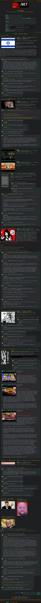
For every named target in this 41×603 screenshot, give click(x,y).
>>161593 (24, 110)
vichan (20, 596)
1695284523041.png (11, 228)
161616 (21, 131)
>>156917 (5, 560)
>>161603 (15, 185)
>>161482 (34, 360)
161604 (21, 71)
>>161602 (5, 262)
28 (25, 601)
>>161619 (24, 59)
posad (37, 0)
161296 (21, 336)
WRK (19, 0)
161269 (37, 319)
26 (20, 601)
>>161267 (5, 333)
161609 (21, 213)
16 (37, 600)
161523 (31, 174)
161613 (21, 125)
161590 (21, 343)
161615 (26, 163)
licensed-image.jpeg (6, 518)
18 (1, 601)
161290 (21, 331)
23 (13, 601)
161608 (21, 194)
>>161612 (30, 252)
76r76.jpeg (3, 500)
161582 (21, 490)
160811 (21, 481)
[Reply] (27, 102)
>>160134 (5, 492)
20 (6, 601)
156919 (21, 567)
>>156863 (5, 578)
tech (24, 0)
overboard (4, 0)
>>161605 (24, 252)
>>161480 (16, 362)
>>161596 (5, 77)
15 (35, 600)
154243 (24, 312)
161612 (21, 299)
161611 (21, 285)
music (32, 0)
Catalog (3, 35)
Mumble (25, 33)
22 (11, 601)
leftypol (15, 0)
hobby (22, 0)
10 (23, 600)
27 (23, 601)
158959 (21, 576)
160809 (21, 469)
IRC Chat (20, 33)
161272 (21, 325)
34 (39, 601)
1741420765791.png (21, 501)
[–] (16, 38)
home (1, 0)
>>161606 (15, 190)
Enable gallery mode (38, 32)
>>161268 (21, 321)
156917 (21, 535)
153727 (24, 102)
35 (1, 602)
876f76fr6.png (30, 228)
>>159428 (5, 487)
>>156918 (5, 568)
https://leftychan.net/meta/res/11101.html (10, 249)
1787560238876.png (11, 173)
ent (30, 0)
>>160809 (5, 478)
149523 (28, 230)
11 (25, 600)
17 (39, 600)
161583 (21, 371)
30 (30, 601)
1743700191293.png (11, 349)
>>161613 (27, 110)
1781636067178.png (11, 37)
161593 (21, 120)
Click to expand (22, 57)
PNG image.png (31, 173)
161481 (32, 360)
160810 (21, 476)
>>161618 (24, 125)
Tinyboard (16, 596)
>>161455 (5, 88)
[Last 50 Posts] (36, 230)
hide (5, 37)
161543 (21, 587)
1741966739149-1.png (21, 499)
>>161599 (5, 254)
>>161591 (5, 122)
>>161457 (5, 94)
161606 (31, 183)
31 (32, 601)
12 (27, 600)
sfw (7, 0)
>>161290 (5, 338)
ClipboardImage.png (31, 37)
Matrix (15, 33)
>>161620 (27, 59)
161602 (21, 252)
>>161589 (5, 61)
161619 (21, 76)
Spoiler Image (32, 18)
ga (28, 0)
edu (26, 0)
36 (3, 602)
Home (7, 35)
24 (15, 601)
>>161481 (16, 367)
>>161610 (27, 252)
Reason (24, 594)
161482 (32, 365)
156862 (21, 529)
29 (27, 601)
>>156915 (5, 536)
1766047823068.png (11, 460)
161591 (21, 110)
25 (18, 601)
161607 (31, 188)
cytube (12, 0)
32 (35, 601)
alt (9, 0)
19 (3, 601)
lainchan (23, 596)
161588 (21, 410)
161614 (21, 222)
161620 (21, 83)
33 (37, 601)
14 (32, 600)
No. (19, 59)
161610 (21, 274)
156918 (21, 558)
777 (34, 0)
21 (8, 601)
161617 (26, 151)
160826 (21, 486)
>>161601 (5, 195)
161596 (21, 59)
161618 (21, 135)
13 (30, 600)
